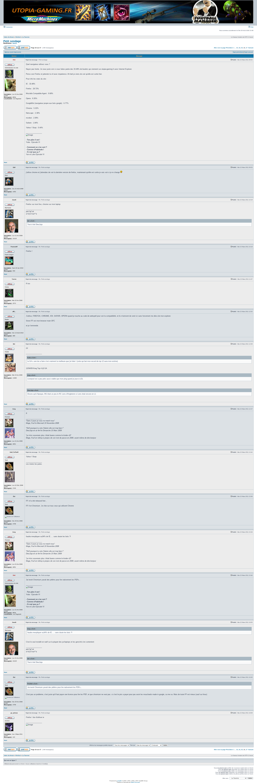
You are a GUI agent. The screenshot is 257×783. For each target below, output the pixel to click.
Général (18, 37)
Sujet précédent (238, 52)
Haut (5, 162)
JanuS (14, 43)
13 (237, 47)
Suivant (250, 47)
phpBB (119, 781)
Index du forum (9, 37)
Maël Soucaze (135, 782)
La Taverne (25, 37)
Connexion (9, 27)
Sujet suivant (248, 52)
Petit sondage (12, 41)
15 (242, 47)
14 (239, 47)
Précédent (229, 47)
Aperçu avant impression (13, 52)
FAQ (251, 27)
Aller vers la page (220, 47)
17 (246, 47)
